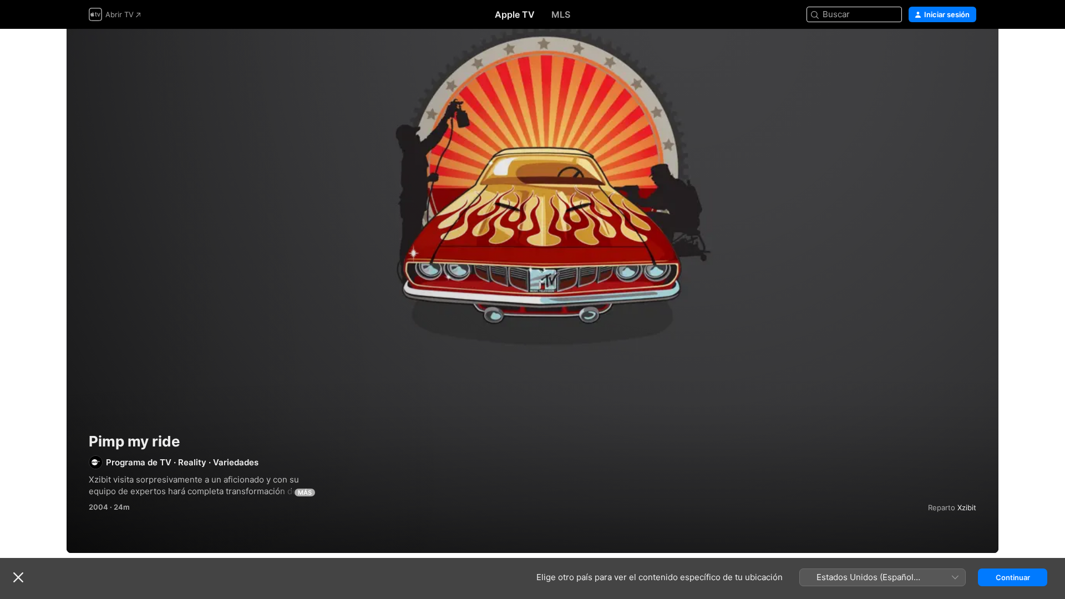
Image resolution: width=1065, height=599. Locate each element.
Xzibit (966, 507)
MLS (560, 14)
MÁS (305, 492)
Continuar (1013, 577)
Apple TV (515, 14)
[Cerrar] (18, 577)
